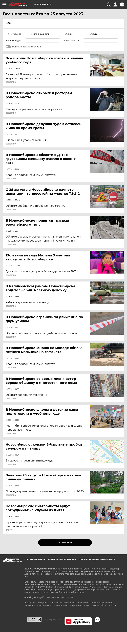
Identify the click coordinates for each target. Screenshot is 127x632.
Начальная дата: (14, 40)
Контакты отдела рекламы (62, 559)
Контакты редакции (34, 559)
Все (8, 23)
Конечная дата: (71, 40)
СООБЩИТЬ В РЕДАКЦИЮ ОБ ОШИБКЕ (97, 559)
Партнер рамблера (53, 620)
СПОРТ (9, 530)
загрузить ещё (64, 543)
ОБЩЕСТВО (11, 82)
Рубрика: (68, 34)
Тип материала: (13, 34)
